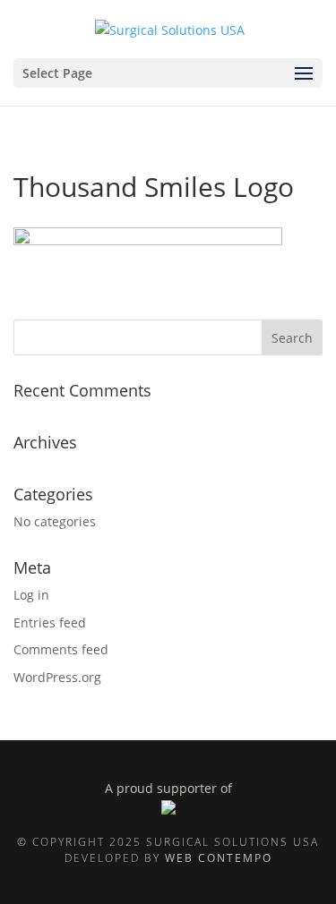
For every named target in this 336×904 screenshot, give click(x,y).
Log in (31, 594)
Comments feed (60, 649)
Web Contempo (218, 858)
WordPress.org (57, 677)
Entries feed (49, 622)
